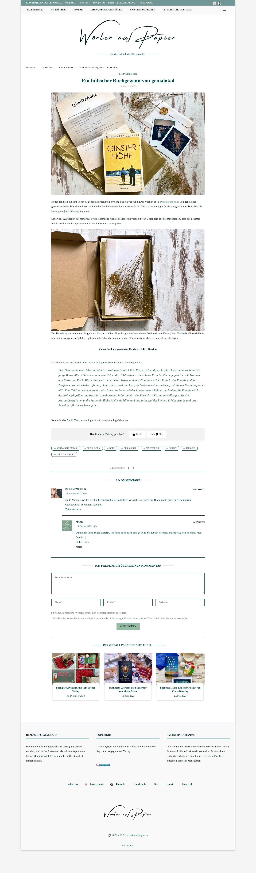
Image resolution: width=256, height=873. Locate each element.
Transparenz (145, 3)
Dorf (111, 448)
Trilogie (190, 448)
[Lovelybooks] (214, 3)
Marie (79, 521)
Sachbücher (58, 10)
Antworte (199, 489)
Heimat (172, 448)
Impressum (99, 3)
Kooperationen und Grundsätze (44, 3)
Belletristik (35, 10)
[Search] (230, 10)
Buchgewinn (93, 448)
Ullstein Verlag (95, 362)
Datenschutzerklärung (121, 3)
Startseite (30, 67)
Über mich (70, 3)
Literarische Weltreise (177, 10)
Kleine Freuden (66, 67)
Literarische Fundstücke (106, 10)
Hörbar (78, 10)
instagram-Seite (171, 201)
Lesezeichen (47, 67)
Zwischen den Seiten (142, 10)
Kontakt (85, 3)
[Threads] (219, 3)
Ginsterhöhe (153, 448)
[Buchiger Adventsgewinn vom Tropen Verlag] (75, 669)
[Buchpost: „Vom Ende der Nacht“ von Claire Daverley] (180, 669)
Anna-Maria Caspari (67, 448)
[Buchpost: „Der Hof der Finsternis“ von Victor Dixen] (128, 669)
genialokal (130, 448)
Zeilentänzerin (75, 489)
